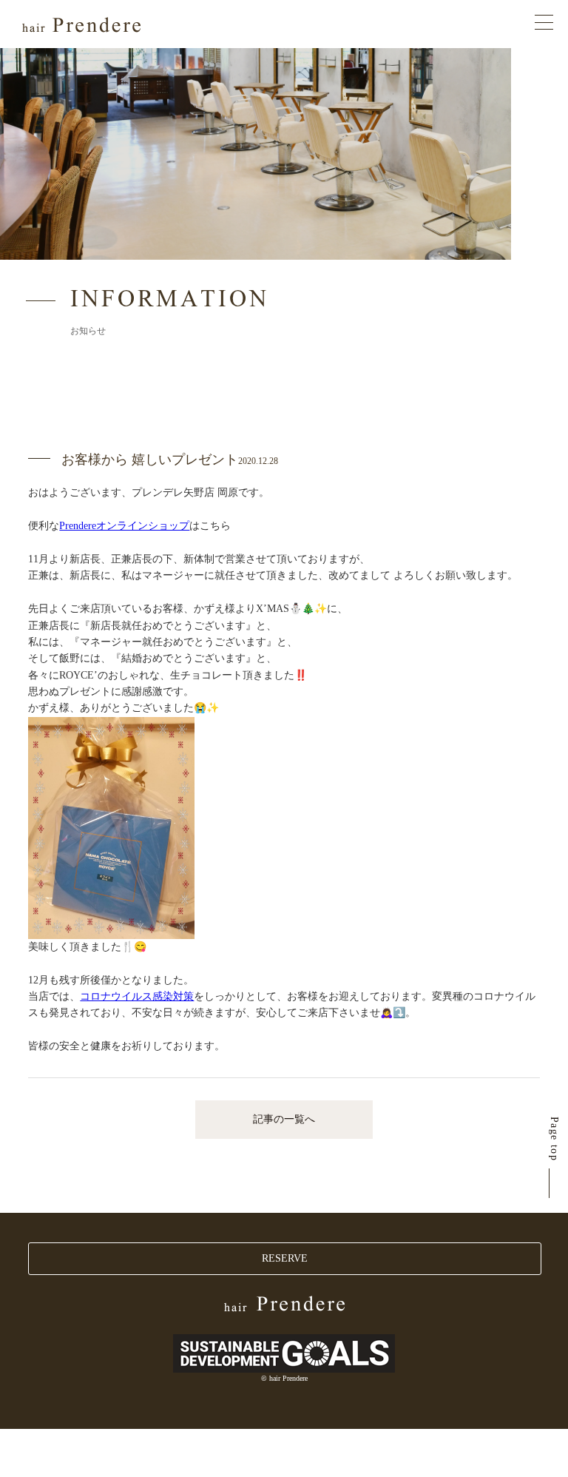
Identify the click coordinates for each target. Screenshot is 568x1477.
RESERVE (285, 1258)
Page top (554, 1139)
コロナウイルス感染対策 (137, 996)
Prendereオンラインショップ (124, 525)
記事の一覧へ (284, 1119)
